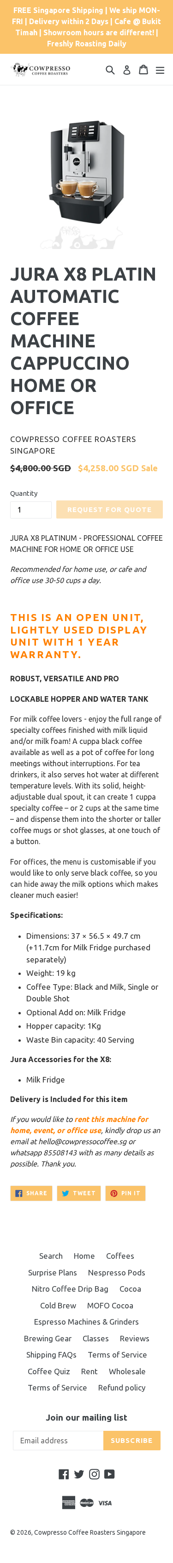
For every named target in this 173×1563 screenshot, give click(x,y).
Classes (96, 1338)
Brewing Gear (48, 1338)
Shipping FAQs (51, 1354)
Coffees (120, 1255)
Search (51, 1255)
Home (84, 1255)
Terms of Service (117, 1354)
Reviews (134, 1338)
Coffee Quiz (49, 1371)
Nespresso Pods (116, 1272)
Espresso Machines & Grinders (86, 1321)
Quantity (23, 493)
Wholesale (127, 1371)
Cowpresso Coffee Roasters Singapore (90, 1532)
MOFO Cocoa (110, 1305)
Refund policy (121, 1387)
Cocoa (130, 1288)
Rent (89, 1371)
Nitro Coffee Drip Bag (70, 1288)
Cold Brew (58, 1305)
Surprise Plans (52, 1272)
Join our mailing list (86, 1417)
